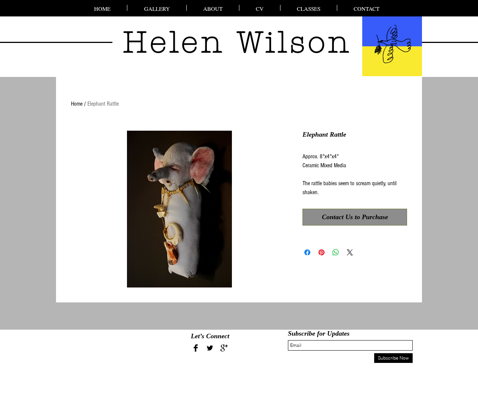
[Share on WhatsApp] (335, 252)
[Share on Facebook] (307, 252)
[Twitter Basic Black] (210, 348)
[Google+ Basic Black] (224, 348)
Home (77, 103)
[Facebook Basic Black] (195, 348)
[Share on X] (349, 252)
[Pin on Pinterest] (321, 252)
